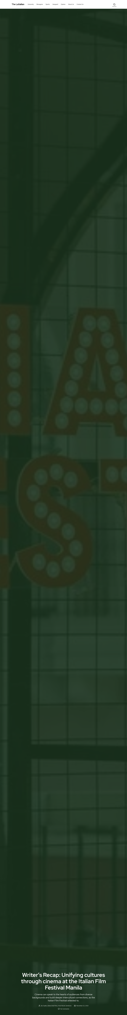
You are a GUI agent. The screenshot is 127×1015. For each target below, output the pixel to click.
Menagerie (39, 4)
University (31, 4)
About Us (71, 4)
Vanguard (55, 4)
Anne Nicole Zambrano (65, 1006)
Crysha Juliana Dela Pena (50, 1006)
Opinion (63, 4)
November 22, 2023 (82, 1006)
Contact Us (80, 4)
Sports (48, 4)
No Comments (64, 1009)
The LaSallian (18, 4)
